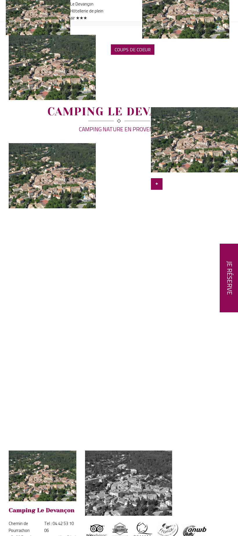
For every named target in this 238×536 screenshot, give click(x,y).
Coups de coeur (133, 49)
